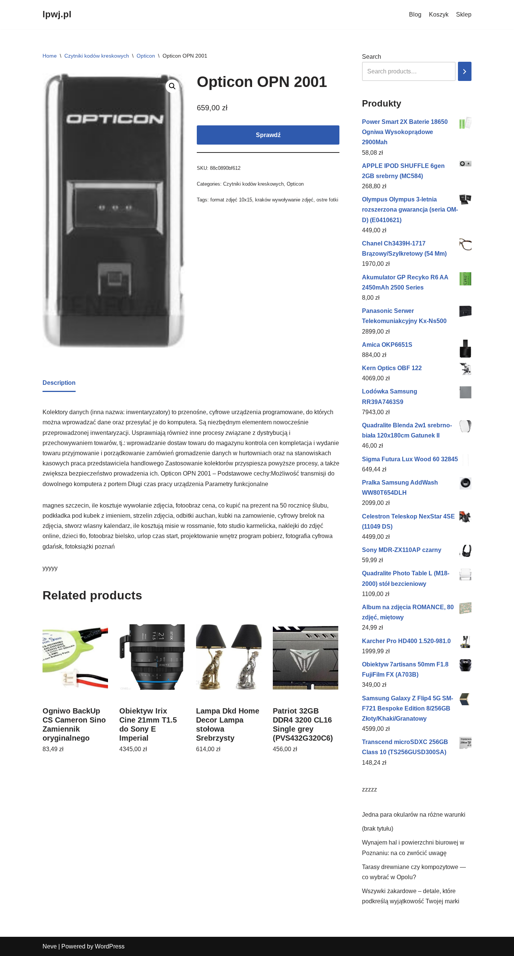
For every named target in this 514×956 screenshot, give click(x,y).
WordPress (110, 946)
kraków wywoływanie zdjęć (284, 200)
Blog (415, 14)
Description (59, 383)
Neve (50, 946)
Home (50, 56)
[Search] (464, 71)
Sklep (463, 14)
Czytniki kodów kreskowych (96, 56)
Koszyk (439, 14)
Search (371, 56)
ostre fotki (327, 200)
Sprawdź (268, 135)
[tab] (59, 383)
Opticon (146, 56)
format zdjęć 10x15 (231, 200)
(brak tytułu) (377, 828)
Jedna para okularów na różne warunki (413, 814)
